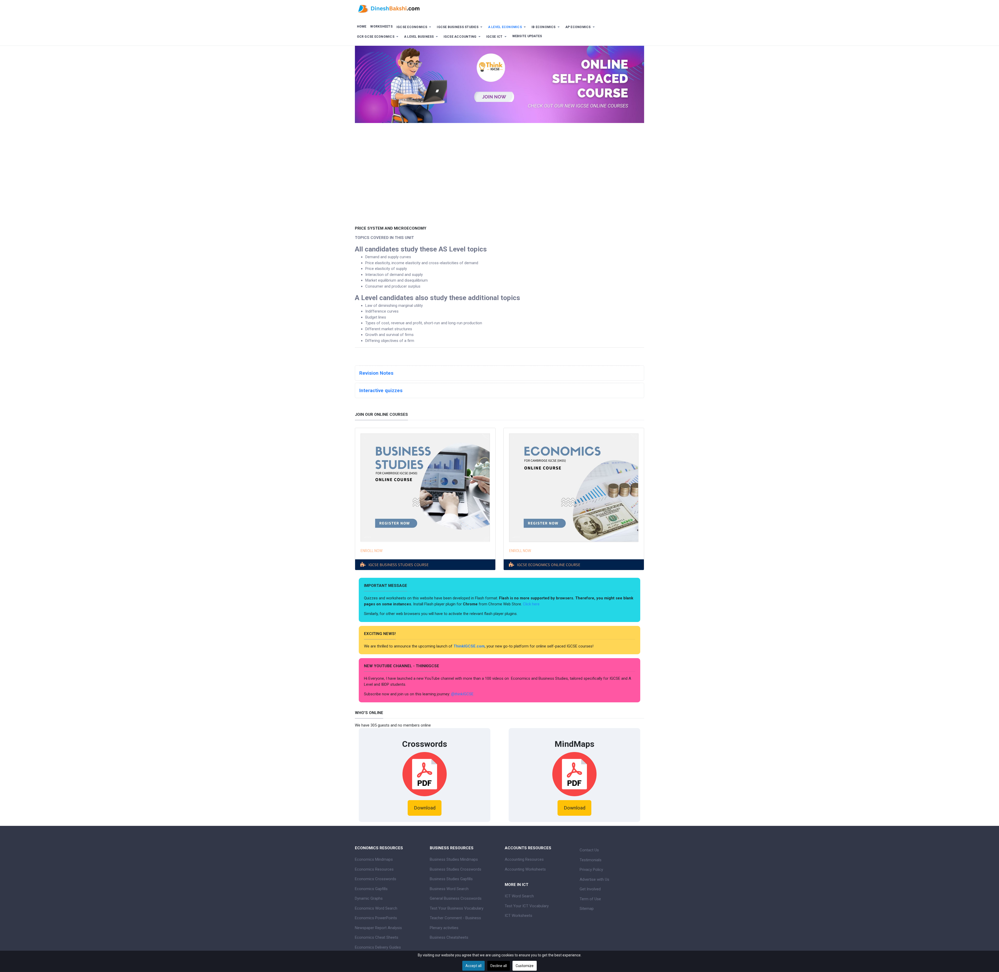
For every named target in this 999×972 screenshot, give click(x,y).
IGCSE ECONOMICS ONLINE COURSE (548, 564)
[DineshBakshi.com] (499, 8)
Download (425, 808)
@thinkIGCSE (462, 694)
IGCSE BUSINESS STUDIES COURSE (398, 564)
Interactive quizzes (380, 390)
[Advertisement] (499, 185)
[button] (414, 27)
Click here (532, 604)
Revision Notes (376, 373)
